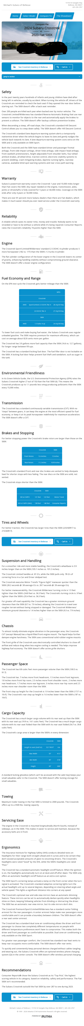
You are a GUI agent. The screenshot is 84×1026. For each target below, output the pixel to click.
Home (15, 16)
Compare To (46, 16)
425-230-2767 (77, 7)
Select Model (29, 16)
